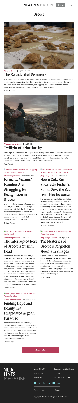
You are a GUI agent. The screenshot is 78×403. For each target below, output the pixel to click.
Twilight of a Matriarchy (23, 148)
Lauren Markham (48, 226)
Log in (70, 5)
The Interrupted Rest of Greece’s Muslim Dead (20, 246)
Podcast (57, 373)
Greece (14, 71)
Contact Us (38, 373)
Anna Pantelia (8, 164)
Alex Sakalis (46, 277)
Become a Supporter (62, 377)
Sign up (61, 5)
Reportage (9, 176)
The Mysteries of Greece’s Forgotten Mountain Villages (55, 246)
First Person (10, 300)
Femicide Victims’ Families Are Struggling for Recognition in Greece (18, 190)
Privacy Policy (39, 390)
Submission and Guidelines (64, 369)
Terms (57, 390)
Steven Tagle (10, 342)
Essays (7, 71)
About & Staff (39, 369)
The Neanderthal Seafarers (25, 75)
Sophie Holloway (9, 91)
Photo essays (10, 144)
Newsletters (38, 377)
